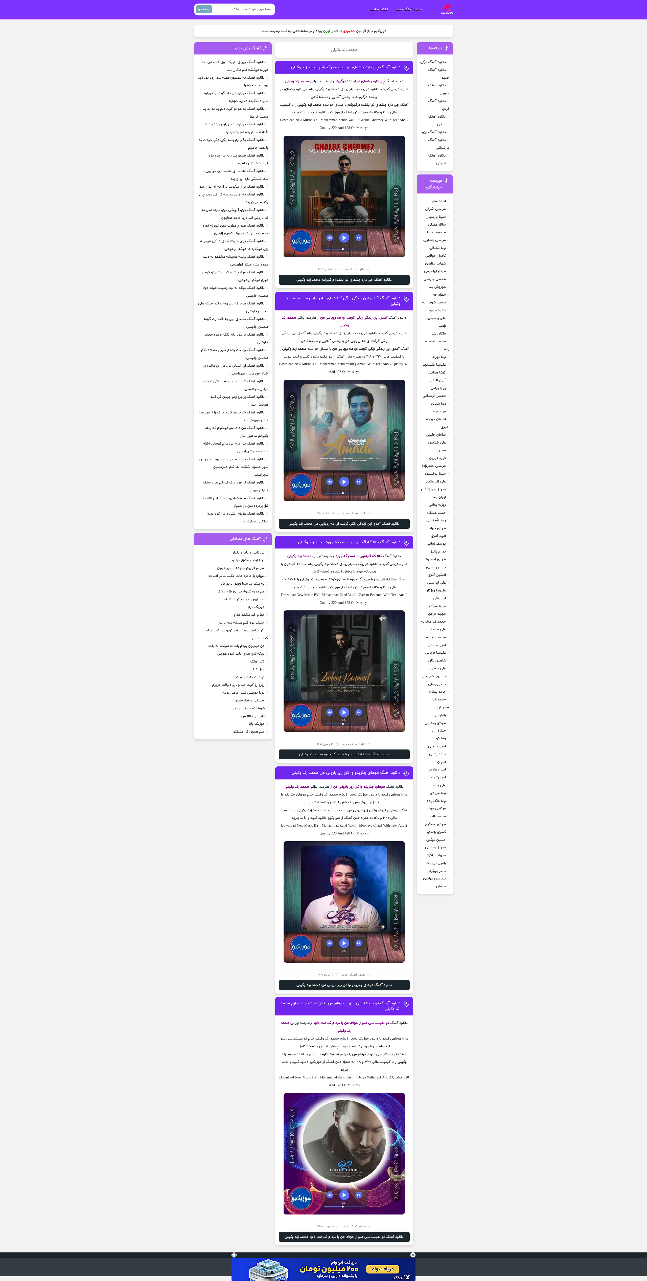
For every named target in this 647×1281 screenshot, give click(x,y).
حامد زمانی (437, 754)
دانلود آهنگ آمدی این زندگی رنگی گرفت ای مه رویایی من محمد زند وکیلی (344, 523)
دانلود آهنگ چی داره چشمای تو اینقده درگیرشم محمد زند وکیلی (346, 67)
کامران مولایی (435, 255)
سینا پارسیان (436, 216)
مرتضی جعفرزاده (434, 465)
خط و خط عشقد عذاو (249, 614)
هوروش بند (437, 286)
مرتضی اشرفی (435, 209)
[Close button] (412, 1254)
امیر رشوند (438, 777)
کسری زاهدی (436, 832)
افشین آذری (437, 574)
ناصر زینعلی (437, 684)
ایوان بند (439, 497)
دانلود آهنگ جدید (409, 9)
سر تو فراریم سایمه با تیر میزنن (241, 568)
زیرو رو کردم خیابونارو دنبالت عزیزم (238, 684)
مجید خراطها (436, 613)
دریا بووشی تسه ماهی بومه (243, 692)
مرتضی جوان (436, 808)
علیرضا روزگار (436, 590)
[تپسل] (234, 1254)
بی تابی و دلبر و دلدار (249, 552)
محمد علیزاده (436, 637)
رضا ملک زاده (436, 801)
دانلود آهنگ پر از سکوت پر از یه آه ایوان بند (232, 186)
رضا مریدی (438, 793)
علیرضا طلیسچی (434, 364)
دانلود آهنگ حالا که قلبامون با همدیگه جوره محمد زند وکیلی (349, 542)
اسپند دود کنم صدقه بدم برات (242, 622)
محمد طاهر (437, 816)
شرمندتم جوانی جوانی (248, 708)
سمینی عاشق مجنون (249, 700)
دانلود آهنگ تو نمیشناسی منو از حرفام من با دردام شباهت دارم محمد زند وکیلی (344, 1236)
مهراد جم (439, 294)
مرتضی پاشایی (434, 240)
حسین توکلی (436, 839)
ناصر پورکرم (437, 871)
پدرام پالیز (438, 551)
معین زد (440, 450)
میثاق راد (439, 730)
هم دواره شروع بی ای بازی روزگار (240, 591)
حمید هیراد (437, 310)
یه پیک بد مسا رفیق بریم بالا (243, 583)
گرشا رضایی (437, 372)
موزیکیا (259, 669)
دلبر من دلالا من (253, 716)
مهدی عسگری (435, 824)
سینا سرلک (437, 606)
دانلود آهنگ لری (434, 132)
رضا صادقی (437, 248)
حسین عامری (436, 567)
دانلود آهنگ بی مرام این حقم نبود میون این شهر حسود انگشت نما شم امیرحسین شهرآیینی (233, 467)
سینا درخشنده (435, 473)
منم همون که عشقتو (249, 731)
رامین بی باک (436, 863)
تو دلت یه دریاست (250, 677)
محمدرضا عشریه (433, 621)
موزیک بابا (257, 723)
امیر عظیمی (437, 645)
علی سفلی (438, 668)
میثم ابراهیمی (435, 271)
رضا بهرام (439, 357)
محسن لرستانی (434, 395)
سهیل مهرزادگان (433, 489)
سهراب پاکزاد (436, 855)
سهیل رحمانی (435, 847)
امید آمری (438, 536)
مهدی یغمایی (435, 723)
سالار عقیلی (437, 224)
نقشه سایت (379, 9)
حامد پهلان (437, 691)
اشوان (441, 762)
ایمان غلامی (437, 769)
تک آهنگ (257, 661)
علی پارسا (438, 785)
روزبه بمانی (437, 504)
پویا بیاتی (438, 388)
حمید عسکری (436, 512)
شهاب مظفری (435, 263)
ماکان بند (439, 333)
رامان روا (440, 715)
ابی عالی (439, 598)
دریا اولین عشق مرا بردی (246, 560)
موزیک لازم (256, 607)
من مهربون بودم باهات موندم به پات (236, 646)
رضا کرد (440, 738)
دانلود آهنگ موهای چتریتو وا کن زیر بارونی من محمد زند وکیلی (346, 773)
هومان (441, 886)
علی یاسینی (436, 318)
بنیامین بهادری (434, 878)
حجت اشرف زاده (434, 302)
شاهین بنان (437, 660)
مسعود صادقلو (435, 232)
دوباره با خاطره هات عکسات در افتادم (237, 575)
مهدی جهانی (436, 528)
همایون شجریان (434, 676)
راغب (442, 325)
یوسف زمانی (436, 543)
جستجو (204, 9)
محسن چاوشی (435, 279)
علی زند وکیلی (435, 481)
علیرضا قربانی (435, 652)
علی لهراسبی (436, 582)
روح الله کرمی (436, 520)
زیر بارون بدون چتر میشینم (244, 599)
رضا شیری (438, 403)
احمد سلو (439, 201)
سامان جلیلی (436, 434)
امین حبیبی (437, 746)
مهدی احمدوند (435, 559)
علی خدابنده (437, 442)
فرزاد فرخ (439, 411)
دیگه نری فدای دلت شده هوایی (241, 653)
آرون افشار (438, 380)
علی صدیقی (437, 629)
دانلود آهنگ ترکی (433, 62)
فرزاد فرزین (437, 458)
